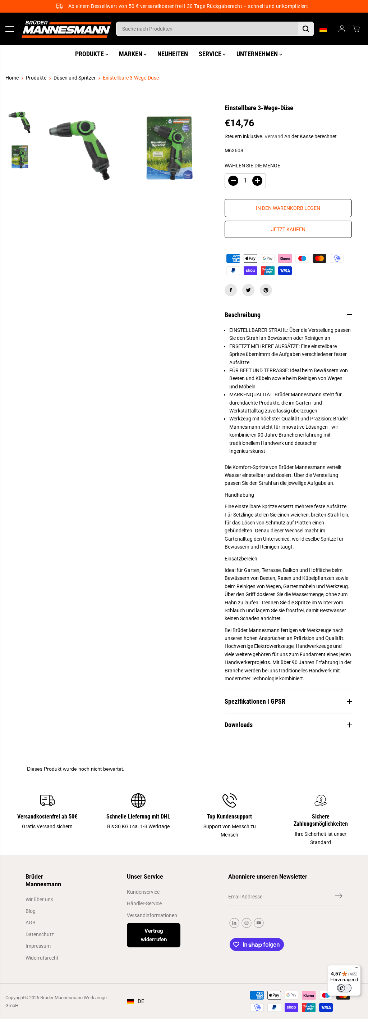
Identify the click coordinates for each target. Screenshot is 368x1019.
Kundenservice (143, 892)
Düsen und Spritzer (75, 78)
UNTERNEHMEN (257, 54)
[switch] (344, 988)
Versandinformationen (152, 915)
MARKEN (131, 54)
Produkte (36, 78)
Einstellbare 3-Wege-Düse (131, 78)
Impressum (38, 946)
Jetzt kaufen (288, 229)
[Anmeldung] (341, 28)
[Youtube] (259, 923)
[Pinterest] (266, 290)
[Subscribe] (338, 897)
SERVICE (211, 54)
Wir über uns (39, 899)
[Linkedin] (234, 923)
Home (12, 78)
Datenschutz (40, 934)
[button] (9, 29)
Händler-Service (144, 903)
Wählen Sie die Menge (252, 165)
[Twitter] (248, 290)
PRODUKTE (90, 54)
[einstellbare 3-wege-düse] (80, 148)
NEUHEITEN (172, 54)
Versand (273, 136)
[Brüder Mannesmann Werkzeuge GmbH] (66, 29)
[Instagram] (246, 923)
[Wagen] (356, 28)
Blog (31, 911)
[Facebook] (231, 290)
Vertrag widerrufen (154, 935)
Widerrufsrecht (42, 958)
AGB (31, 922)
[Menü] (356, 969)
